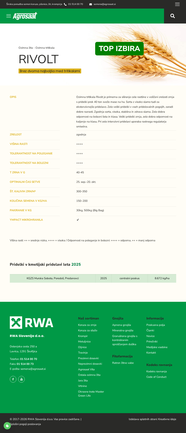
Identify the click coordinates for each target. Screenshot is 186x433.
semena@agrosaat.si (33, 369)
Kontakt (151, 352)
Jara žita (83, 380)
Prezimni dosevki (88, 358)
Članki (150, 330)
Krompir (83, 336)
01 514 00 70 (28, 359)
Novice (150, 336)
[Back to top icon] (168, 425)
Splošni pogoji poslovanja (25, 424)
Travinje (83, 352)
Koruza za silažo (87, 330)
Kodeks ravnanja (156, 371)
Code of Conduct (156, 377)
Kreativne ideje (167, 419)
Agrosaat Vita (86, 369)
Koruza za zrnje (87, 325)
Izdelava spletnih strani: (143, 419)
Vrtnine (82, 386)
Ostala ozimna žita (89, 375)
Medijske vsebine (156, 347)
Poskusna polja (155, 325)
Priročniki (151, 341)
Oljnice (82, 347)
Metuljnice (84, 341)
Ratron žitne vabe (123, 363)
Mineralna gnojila (122, 330)
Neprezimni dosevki (90, 364)
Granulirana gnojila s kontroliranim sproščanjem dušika (124, 340)
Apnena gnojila (121, 325)
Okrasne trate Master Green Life (91, 394)
